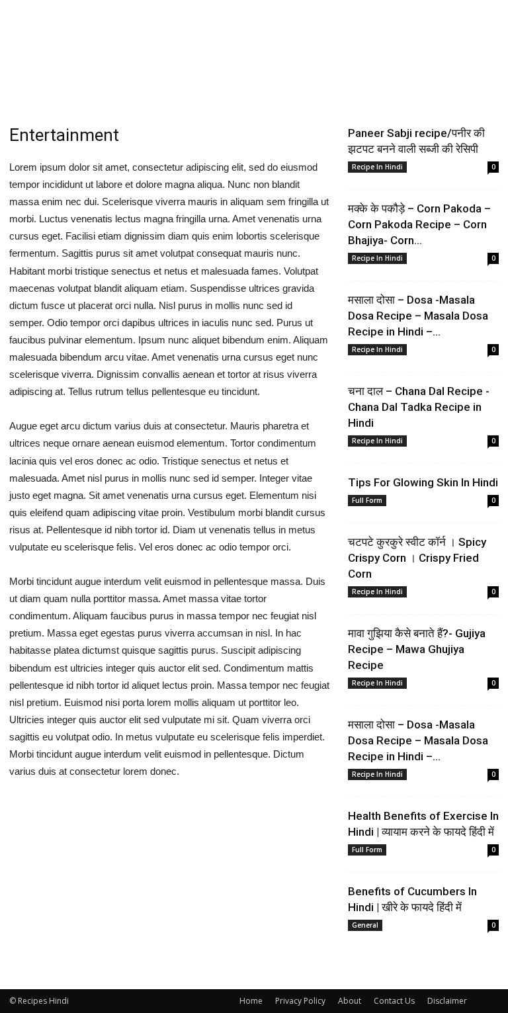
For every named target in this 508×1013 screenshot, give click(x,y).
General (365, 925)
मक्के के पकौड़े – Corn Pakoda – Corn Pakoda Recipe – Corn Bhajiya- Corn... (419, 224)
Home (251, 1000)
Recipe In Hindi (377, 166)
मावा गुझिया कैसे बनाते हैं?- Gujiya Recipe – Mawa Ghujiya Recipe (417, 649)
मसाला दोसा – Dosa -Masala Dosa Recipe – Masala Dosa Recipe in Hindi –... (418, 315)
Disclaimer (447, 1000)
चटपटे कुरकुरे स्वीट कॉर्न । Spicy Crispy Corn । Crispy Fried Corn (417, 557)
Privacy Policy (300, 1000)
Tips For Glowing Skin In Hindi (423, 482)
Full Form (367, 500)
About (349, 1000)
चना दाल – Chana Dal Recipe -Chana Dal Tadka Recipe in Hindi (418, 406)
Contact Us (394, 1000)
